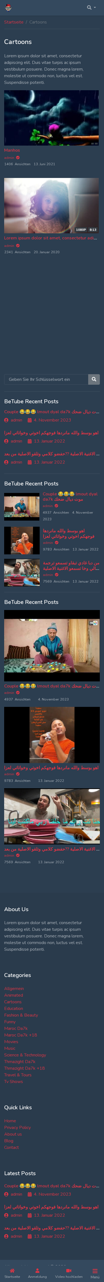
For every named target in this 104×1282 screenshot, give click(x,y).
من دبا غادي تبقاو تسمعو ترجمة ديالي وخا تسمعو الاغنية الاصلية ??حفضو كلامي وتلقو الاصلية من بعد (71, 571)
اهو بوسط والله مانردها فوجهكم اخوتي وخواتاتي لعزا (51, 433)
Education (13, 1009)
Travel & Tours (18, 1075)
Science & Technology (25, 1055)
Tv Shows (13, 1082)
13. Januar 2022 (49, 441)
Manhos (12, 150)
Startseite (14, 22)
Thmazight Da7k (19, 1062)
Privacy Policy (17, 1128)
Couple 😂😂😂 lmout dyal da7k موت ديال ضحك (52, 412)
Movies (11, 1042)
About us (13, 1134)
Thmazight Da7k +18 (24, 1068)
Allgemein (14, 989)
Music (9, 1048)
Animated (13, 995)
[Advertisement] (52, 320)
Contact (11, 1147)
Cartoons (13, 1002)
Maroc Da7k (16, 1028)
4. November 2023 (52, 420)
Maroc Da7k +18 (20, 1035)
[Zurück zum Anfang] (16, 1249)
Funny (10, 1022)
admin (16, 420)
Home (10, 1121)
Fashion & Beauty (21, 1015)
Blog (8, 1141)
